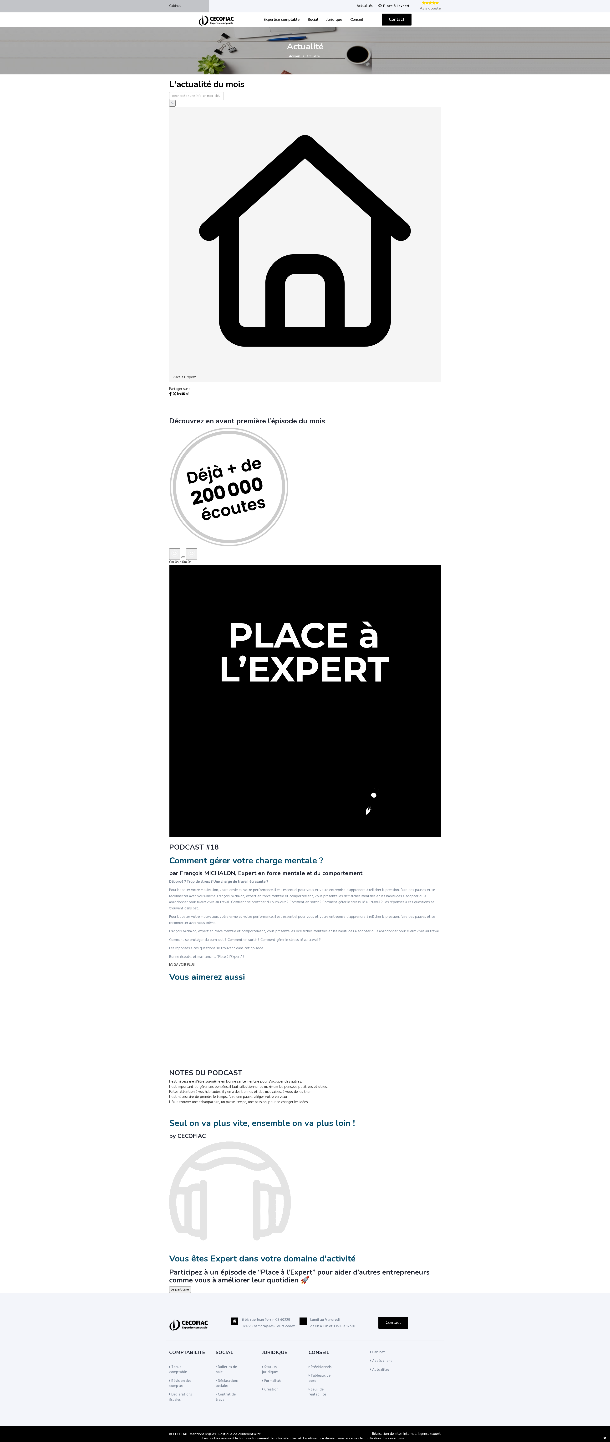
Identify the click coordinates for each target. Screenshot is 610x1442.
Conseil (356, 19)
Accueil (294, 56)
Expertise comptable (282, 19)
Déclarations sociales (227, 1383)
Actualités (365, 6)
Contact (396, 19)
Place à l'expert (396, 6)
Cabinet (175, 6)
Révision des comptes (180, 1383)
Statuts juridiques (270, 1369)
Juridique (334, 19)
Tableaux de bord (319, 1378)
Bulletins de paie (226, 1369)
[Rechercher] (172, 103)
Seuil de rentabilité (317, 1392)
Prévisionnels (320, 1367)
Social (313, 19)
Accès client (381, 1361)
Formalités (272, 1381)
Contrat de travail (226, 1397)
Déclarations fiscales (180, 1397)
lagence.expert (429, 1434)
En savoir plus (393, 1438)
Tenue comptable (178, 1369)
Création (270, 1389)
